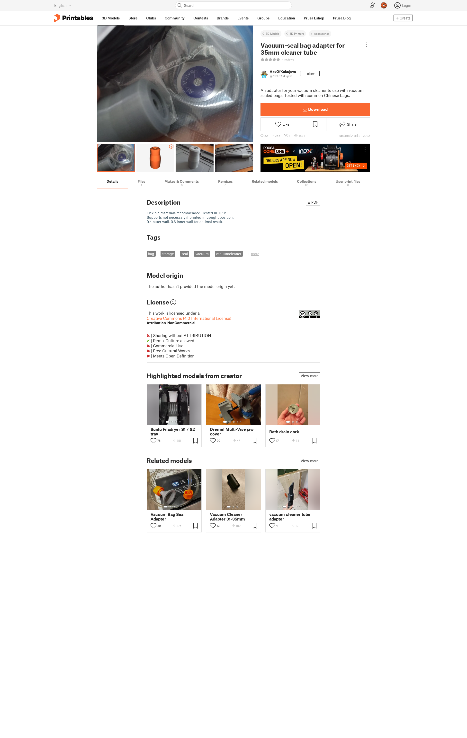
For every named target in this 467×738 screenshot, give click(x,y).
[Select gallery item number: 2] (172, 422)
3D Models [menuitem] (111, 18)
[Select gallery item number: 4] (180, 422)
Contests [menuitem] (200, 18)
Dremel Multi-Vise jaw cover (232, 431)
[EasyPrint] (372, 5)
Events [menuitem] (243, 18)
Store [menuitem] (132, 18)
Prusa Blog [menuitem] (342, 18)
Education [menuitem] (286, 18)
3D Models (272, 33)
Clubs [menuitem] (151, 18)
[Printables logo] (73, 18)
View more (309, 375)
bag (151, 254)
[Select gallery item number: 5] (241, 422)
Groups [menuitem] (263, 18)
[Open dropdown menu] (366, 45)
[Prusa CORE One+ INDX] (315, 158)
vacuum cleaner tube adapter (289, 516)
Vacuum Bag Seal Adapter (168, 516)
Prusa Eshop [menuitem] (314, 18)
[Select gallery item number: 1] (168, 422)
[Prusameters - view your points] (384, 5)
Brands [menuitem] (223, 18)
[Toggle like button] (153, 440)
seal (184, 254)
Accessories (321, 33)
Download (318, 109)
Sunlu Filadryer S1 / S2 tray (173, 431)
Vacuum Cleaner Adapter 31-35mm (227, 516)
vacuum (202, 254)
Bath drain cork (284, 431)
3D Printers (296, 33)
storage (168, 254)
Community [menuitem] (175, 18)
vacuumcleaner (228, 254)
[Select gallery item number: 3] (176, 422)
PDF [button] (314, 202)
